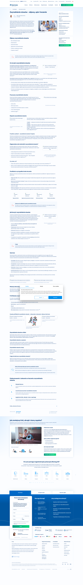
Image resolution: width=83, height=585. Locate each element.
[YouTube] (70, 564)
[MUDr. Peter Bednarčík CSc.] (11, 16)
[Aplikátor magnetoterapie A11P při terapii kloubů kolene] (14, 451)
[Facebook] (65, 564)
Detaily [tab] (41, 286)
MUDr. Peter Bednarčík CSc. (21, 15)
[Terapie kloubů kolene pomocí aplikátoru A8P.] (38, 451)
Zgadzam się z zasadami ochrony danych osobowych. (20, 523)
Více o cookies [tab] (56, 286)
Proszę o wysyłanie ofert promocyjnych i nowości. (21, 521)
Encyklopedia (15, 9)
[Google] (62, 564)
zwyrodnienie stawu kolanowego (16, 79)
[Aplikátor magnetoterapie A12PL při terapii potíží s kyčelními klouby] (22, 451)
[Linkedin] (67, 564)
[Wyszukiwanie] (60, 5)
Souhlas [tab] (27, 286)
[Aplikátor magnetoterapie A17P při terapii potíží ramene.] (30, 451)
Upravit (40, 297)
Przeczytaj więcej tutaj (18, 33)
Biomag (10, 9)
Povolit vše (55, 297)
